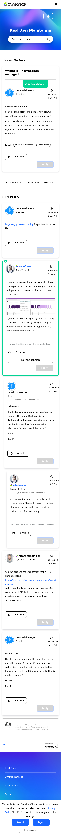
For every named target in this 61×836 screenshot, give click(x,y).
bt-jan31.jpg (11, 224)
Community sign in (48, 16)
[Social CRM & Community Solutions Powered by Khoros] (51, 746)
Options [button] (57, 60)
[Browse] (12, 16)
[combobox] (30, 39)
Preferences (30, 830)
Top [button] (4, 745)
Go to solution (36, 83)
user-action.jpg (25, 224)
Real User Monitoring (14, 60)
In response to (28, 400)
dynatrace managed (24, 144)
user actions (43, 144)
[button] (20, 822)
